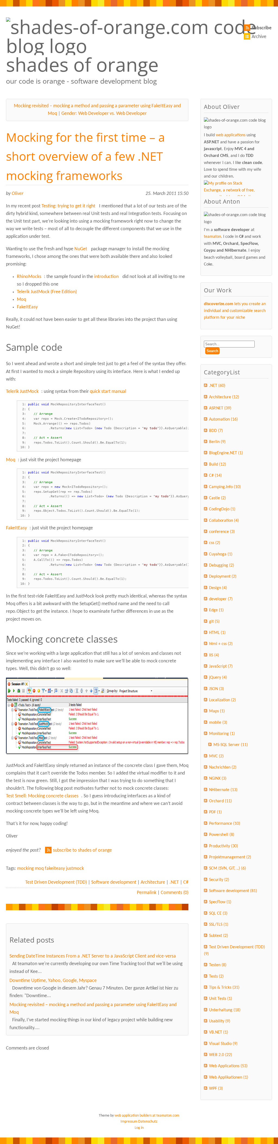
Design (218, 588)
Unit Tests (220, 999)
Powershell (221, 835)
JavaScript (221, 666)
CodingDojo (222, 509)
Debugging (221, 565)
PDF (215, 812)
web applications (230, 135)
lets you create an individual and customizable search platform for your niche (235, 311)
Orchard (220, 801)
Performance (224, 823)
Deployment (222, 576)
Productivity (223, 846)
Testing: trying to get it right (68, 206)
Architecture (153, 882)
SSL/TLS (218, 924)
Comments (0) (174, 892)
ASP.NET (220, 408)
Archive (259, 36)
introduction (106, 276)
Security (219, 880)
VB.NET (218, 1032)
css (214, 543)
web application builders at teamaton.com (147, 1116)
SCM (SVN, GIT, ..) (227, 868)
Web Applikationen (228, 1077)
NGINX (217, 778)
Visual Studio (223, 1044)
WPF (216, 1088)
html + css (221, 644)
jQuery (218, 677)
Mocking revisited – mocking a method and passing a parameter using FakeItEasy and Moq (93, 1009)
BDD (216, 431)
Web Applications (228, 1066)
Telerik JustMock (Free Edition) (47, 292)
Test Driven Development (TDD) (56, 882)
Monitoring (222, 734)
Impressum (129, 1122)
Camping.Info (225, 487)
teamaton (212, 237)
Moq (21, 299)
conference (222, 532)
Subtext (218, 936)
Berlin (217, 442)
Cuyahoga (220, 554)
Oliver (17, 193)
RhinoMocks (29, 276)
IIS (214, 655)
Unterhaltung (225, 1010)
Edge (216, 610)
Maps (217, 711)
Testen (217, 965)
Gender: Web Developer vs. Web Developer (104, 113)
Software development (113, 882)
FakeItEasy (27, 307)
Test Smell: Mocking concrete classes (42, 796)
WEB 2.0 (220, 1055)
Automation (223, 419)
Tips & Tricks (224, 987)
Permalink (146, 892)
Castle (217, 498)
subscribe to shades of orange (82, 850)
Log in (139, 1128)
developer (221, 599)
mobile (218, 722)
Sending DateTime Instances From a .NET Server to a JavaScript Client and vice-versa (93, 956)
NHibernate (223, 790)
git (214, 622)
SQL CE (218, 913)
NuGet (80, 249)
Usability (219, 1021)
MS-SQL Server (230, 745)
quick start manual (108, 391)
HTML (217, 633)
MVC (216, 756)
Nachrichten (222, 767)
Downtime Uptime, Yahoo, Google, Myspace (53, 980)
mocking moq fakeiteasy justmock (50, 868)
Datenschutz (147, 1122)
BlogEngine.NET (226, 453)
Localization (222, 700)
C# (185, 882)
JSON (216, 689)
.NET (174, 882)
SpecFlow (220, 902)
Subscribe (261, 28)
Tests (216, 976)
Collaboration (224, 521)
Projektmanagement (230, 857)
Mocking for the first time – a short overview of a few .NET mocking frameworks (85, 156)
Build (217, 464)
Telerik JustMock (22, 391)
